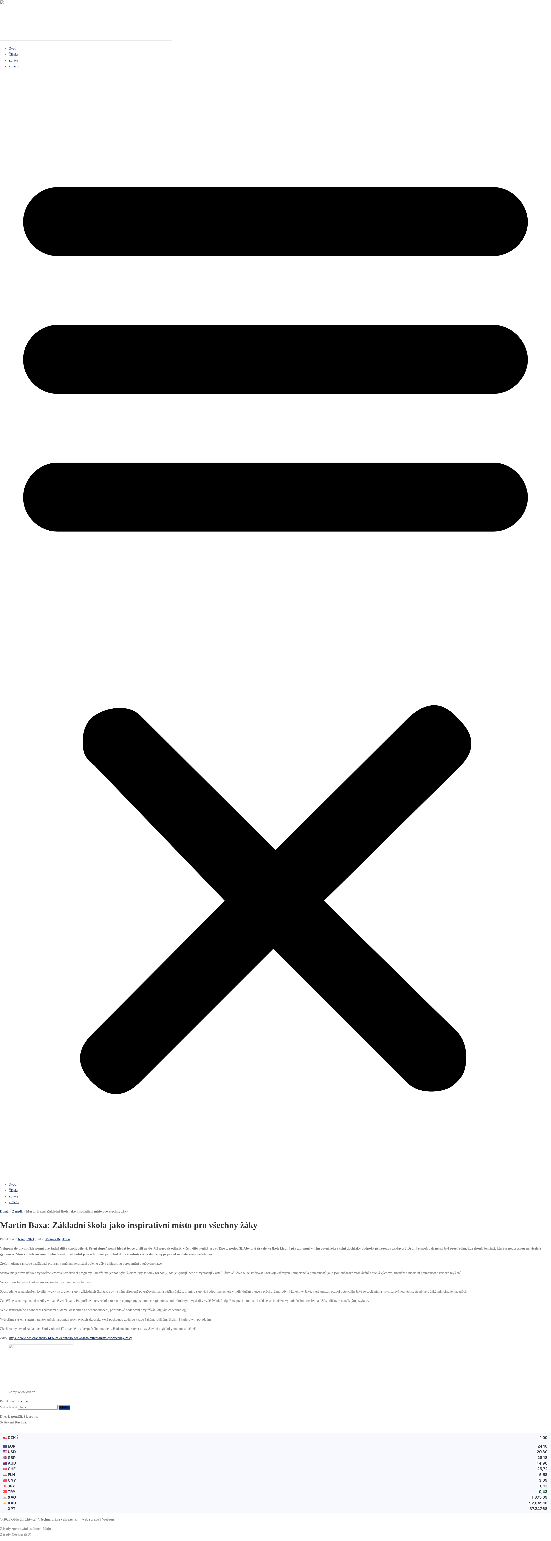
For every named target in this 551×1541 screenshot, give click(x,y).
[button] (275, 625)
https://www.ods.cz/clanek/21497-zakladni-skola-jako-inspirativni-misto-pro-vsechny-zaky (70, 1338)
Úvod (12, 48)
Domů (4, 1211)
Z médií (14, 66)
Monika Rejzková (57, 1239)
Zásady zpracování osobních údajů (25, 1528)
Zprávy (14, 60)
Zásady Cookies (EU (15, 1534)
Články (14, 54)
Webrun (108, 1519)
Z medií (17, 1211)
